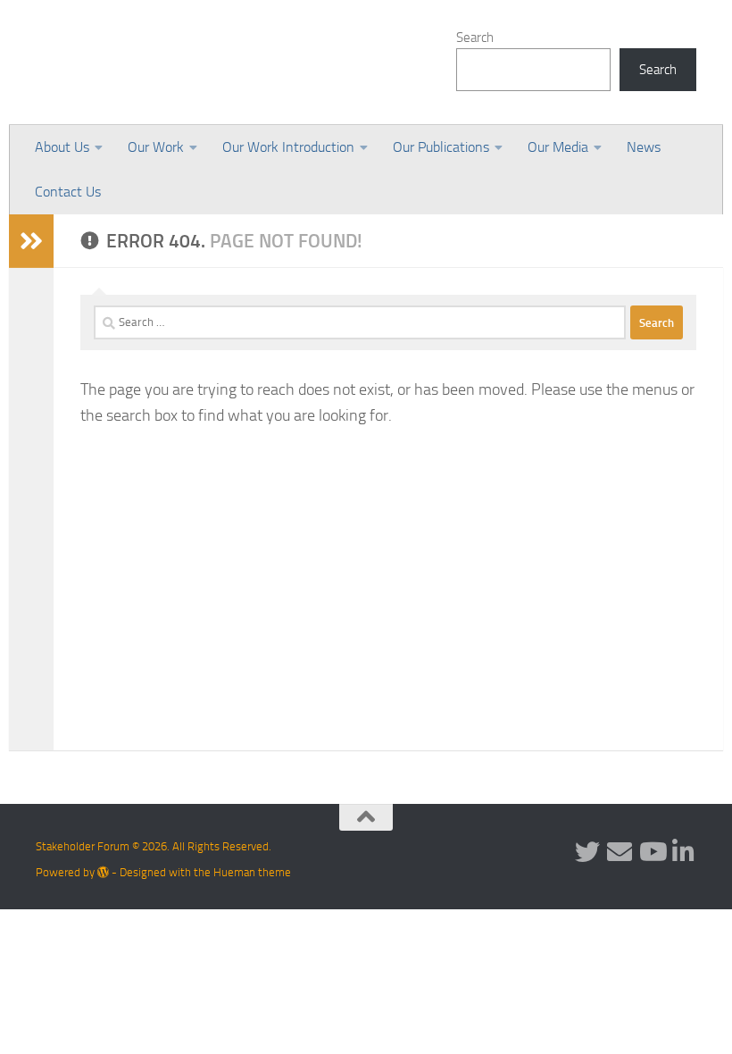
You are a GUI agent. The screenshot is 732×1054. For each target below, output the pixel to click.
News (644, 146)
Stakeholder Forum (185, 62)
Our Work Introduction (288, 146)
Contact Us (68, 191)
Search (475, 37)
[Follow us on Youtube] (651, 852)
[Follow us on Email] (619, 852)
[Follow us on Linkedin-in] (683, 852)
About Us (62, 146)
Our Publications (441, 146)
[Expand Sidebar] (31, 241)
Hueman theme (252, 872)
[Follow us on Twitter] (587, 852)
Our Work (156, 146)
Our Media (558, 146)
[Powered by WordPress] (103, 872)
